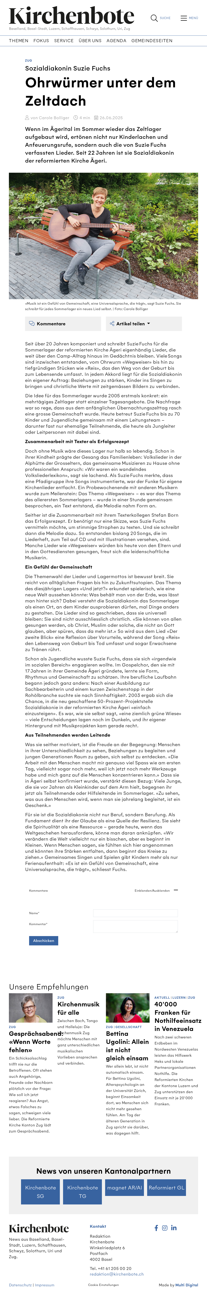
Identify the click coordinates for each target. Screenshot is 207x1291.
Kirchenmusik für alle (78, 1008)
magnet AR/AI (124, 1187)
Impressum (44, 1285)
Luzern (179, 998)
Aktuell (162, 998)
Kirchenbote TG (82, 1191)
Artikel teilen (131, 324)
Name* (34, 913)
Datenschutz (20, 1285)
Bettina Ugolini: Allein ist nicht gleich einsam (127, 1046)
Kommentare (51, 324)
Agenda (116, 40)
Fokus (41, 40)
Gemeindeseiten (151, 40)
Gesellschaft (128, 1027)
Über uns (90, 40)
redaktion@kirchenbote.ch (117, 1274)
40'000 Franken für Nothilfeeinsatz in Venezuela (178, 1016)
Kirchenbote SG (40, 1191)
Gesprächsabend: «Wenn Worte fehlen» (36, 1042)
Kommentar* (38, 924)
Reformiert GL (167, 1187)
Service (64, 40)
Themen (18, 40)
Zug (28, 61)
